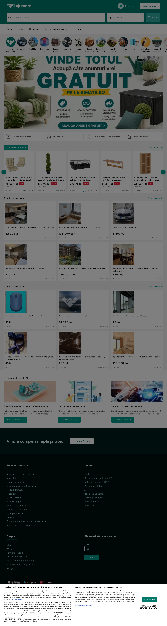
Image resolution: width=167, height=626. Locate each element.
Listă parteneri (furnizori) (83, 605)
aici (42, 613)
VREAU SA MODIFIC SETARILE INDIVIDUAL (148, 607)
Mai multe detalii (16, 599)
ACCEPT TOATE (149, 600)
